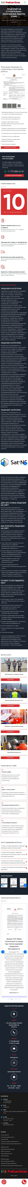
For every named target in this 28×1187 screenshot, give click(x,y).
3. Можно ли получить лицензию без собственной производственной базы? (13, 862)
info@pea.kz (14, 1057)
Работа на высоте (5, 1151)
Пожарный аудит (5, 1159)
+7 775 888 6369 (14, 1041)
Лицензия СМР (4, 1139)
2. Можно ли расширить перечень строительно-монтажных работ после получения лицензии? (13, 854)
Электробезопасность (6, 1153)
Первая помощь (5, 1147)
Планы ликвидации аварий (7, 1161)
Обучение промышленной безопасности (11, 1143)
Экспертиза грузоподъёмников (8, 1163)
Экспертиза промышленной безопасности (11, 1165)
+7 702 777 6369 (14, 1043)
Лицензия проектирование (7, 1149)
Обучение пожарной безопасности (10, 1141)
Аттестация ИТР (5, 1135)
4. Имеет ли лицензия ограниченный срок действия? (14, 868)
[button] (25, 463)
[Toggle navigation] (25, 2)
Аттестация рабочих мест (7, 1137)
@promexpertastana (14, 1071)
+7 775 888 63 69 (15, 171)
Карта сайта (14, 1175)
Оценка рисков (5, 1155)
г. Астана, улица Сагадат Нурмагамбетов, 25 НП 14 (14, 1025)
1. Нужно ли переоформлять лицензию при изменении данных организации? (14, 847)
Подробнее (10, 679)
